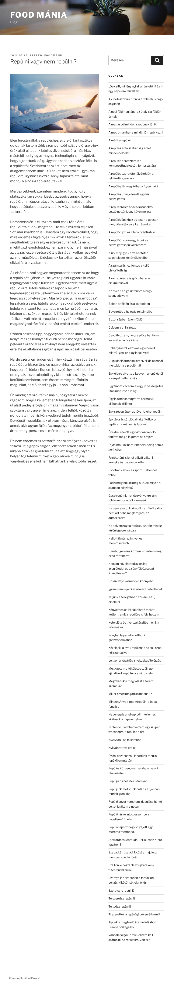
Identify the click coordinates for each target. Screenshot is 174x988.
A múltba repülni (119, 140)
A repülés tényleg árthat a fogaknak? (133, 186)
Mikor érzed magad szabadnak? (130, 694)
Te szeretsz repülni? (121, 898)
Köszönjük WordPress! (24, 978)
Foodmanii (53, 55)
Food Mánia (38, 15)
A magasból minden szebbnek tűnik (132, 124)
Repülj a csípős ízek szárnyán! (128, 781)
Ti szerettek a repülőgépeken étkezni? (134, 914)
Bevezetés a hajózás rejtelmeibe (130, 311)
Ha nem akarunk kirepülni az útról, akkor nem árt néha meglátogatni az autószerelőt (135, 513)
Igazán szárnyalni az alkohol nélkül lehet (135, 589)
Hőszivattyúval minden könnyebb (130, 581)
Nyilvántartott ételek (122, 747)
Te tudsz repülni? (119, 906)
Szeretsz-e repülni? (121, 890)
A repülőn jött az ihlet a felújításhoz (131, 232)
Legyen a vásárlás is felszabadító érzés (134, 660)
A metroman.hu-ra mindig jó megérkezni (135, 132)
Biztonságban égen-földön (126, 319)
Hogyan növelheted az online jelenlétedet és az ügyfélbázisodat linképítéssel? (131, 568)
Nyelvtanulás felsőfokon (124, 740)
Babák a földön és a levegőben (129, 303)
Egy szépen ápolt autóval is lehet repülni (135, 411)
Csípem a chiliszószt (122, 327)
